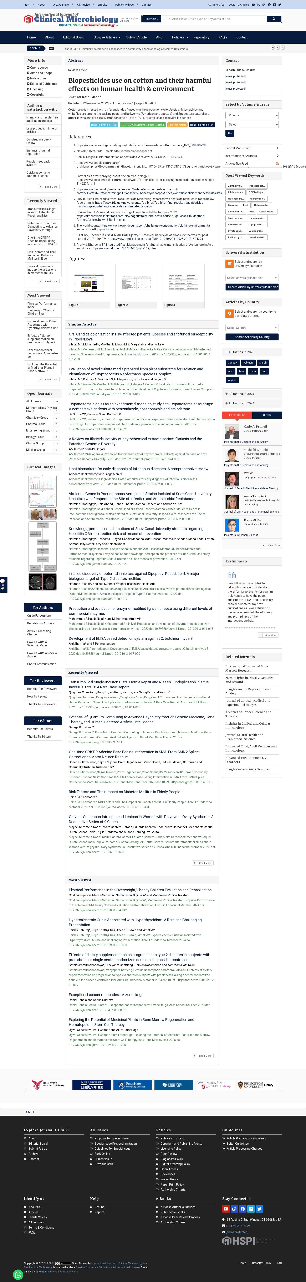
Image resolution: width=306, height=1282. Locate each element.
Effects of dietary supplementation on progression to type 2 (41, 337)
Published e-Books (173, 1210)
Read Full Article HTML (104, 122)
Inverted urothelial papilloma (237, 216)
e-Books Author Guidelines (178, 1205)
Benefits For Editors (40, 727)
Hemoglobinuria (258, 216)
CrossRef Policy (261, 1260)
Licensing (37, 87)
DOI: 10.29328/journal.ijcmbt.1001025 (143, 122)
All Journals (42, 399)
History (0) (217, 4)
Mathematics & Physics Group (41, 407)
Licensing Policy (171, 1146)
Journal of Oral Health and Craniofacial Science (251, 509)
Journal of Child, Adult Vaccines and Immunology (251, 746)
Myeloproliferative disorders (237, 196)
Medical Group (41, 447)
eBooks (102, 4)
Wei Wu (249, 471)
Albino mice (256, 229)
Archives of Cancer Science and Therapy (248, 712)
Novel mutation (257, 235)
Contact (146, 4)
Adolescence (235, 190)
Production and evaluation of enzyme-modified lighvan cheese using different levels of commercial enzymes (140, 609)
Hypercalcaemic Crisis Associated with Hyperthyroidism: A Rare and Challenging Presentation (135, 920)
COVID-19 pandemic (258, 190)
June (253, 369)
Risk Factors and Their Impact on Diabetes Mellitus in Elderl (41, 253)
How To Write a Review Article (42, 652)
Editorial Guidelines (43, 81)
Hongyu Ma (252, 517)
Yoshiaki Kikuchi (256, 448)
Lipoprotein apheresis (258, 222)
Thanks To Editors (39, 734)
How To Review (37, 694)
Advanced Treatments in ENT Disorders (246, 758)
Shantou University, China (256, 522)
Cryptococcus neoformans (237, 229)
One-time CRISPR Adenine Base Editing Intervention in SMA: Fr (42, 239)
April (230, 369)
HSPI (27, 4)
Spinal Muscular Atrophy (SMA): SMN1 (268, 209)
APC (128, 36)
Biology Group (41, 434)
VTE (251, 209)
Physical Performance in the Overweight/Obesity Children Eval (42, 306)
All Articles (83, 4)
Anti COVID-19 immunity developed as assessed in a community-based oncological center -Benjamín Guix (128, 46)
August (232, 378)
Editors (267, 413)
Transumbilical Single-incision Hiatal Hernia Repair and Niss (41, 210)
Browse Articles (84, 36)
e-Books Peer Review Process (180, 1215)
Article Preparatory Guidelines (246, 1136)
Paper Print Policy (172, 1182)
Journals (151, 19)
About (41, 4)
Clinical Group (42, 441)
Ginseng (233, 203)
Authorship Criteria (173, 1187)
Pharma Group (41, 422)
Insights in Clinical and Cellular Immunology (247, 723)
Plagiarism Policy (172, 1157)
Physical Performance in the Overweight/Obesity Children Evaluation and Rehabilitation (140, 888)
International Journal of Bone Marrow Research (246, 666)
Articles (34, 1210)
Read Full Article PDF (202, 122)
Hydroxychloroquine (258, 196)
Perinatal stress (237, 222)
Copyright (37, 92)
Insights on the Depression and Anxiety (246, 439)
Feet (245, 203)
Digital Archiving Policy (175, 1162)
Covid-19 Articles (238, 4)
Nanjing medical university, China (260, 475)
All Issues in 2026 (241, 350)
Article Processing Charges (244, 1146)
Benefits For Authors (40, 621)
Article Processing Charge (39, 630)
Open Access (169, 1167)
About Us (35, 1205)
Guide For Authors (39, 613)
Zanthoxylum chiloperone (237, 183)
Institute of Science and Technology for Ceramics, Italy (262, 500)
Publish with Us (124, 4)
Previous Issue (104, 1162)
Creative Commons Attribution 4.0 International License (108, 1265)
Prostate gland (257, 183)
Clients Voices (38, 1215)
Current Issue (103, 1157)
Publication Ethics (172, 1136)
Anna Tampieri (255, 494)
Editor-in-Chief (237, 413)
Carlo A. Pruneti (255, 424)
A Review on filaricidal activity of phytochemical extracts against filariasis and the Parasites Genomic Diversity (135, 439)
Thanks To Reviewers (41, 702)
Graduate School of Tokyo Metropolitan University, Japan (262, 454)
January (233, 360)
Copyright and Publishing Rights (181, 1141)
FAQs (32, 1230)
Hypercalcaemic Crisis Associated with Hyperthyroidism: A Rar (42, 323)
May (241, 369)
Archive (34, 1151)
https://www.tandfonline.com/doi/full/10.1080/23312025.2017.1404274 (155, 236)
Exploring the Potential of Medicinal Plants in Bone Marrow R (42, 366)
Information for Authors (241, 153)
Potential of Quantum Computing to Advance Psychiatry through (42, 224)
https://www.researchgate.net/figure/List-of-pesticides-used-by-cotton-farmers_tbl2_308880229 (141, 143)
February (248, 360)
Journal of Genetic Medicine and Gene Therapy (251, 486)
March (263, 360)
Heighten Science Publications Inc (58, 1269)
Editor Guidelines (238, 1141)
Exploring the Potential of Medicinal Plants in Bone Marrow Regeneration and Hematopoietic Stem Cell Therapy (131, 1020)
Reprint (99, 1210)
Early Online (102, 1151)
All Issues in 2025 (241, 392)
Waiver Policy (169, 1177)
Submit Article (112, 36)
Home (30, 36)
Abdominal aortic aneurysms (263, 203)
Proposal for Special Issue (112, 1136)
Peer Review (169, 1151)
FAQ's (171, 36)
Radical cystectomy (237, 235)
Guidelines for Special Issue (113, 1146)
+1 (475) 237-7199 (237, 1223)
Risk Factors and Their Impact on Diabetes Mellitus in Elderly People (124, 790)
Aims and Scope (41, 71)
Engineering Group (41, 428)
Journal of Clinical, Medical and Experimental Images (247, 701)
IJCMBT (29, 1110)
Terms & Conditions (41, 1225)
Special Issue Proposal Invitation (116, 1141)
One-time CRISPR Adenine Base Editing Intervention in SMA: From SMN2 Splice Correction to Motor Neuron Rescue (134, 752)
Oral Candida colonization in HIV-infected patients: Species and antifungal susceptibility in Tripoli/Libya (141, 334)
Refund (99, 1205)
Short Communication (41, 662)
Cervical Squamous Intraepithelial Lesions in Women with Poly (41, 267)
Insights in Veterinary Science (241, 532)
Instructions (38, 76)
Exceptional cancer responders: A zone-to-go (42, 351)
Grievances (168, 1172)
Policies (141, 36)
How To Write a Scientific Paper (37, 641)
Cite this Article (177, 122)
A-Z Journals (61, 4)
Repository (157, 36)
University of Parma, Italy (256, 429)
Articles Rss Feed (236, 161)
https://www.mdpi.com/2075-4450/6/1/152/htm (124, 246)
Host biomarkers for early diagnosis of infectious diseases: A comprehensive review (139, 467)
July (264, 369)
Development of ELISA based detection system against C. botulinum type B (131, 636)
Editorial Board (60, 36)
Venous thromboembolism (237, 209)
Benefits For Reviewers (42, 686)
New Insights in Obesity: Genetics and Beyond (249, 678)
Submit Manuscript (237, 146)
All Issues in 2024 (241, 401)
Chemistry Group (41, 415)
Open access (39, 65)
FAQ (279, 1260)
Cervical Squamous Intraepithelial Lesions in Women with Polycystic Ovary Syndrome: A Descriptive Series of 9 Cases (141, 817)
